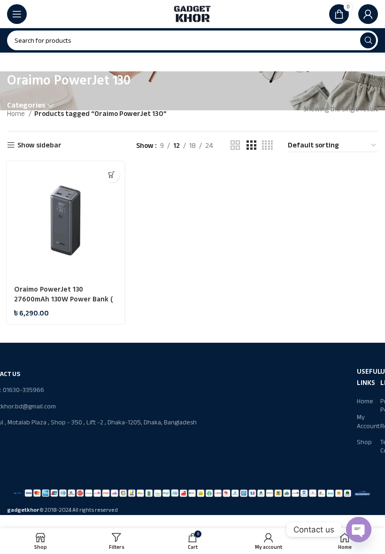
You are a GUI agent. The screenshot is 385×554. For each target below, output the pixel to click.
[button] (111, 174)
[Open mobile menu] (16, 14)
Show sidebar (39, 145)
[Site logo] (192, 13)
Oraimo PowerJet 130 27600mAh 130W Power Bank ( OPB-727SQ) (63, 299)
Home (16, 113)
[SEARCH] (368, 40)
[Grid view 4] (267, 145)
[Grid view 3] (251, 145)
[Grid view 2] (235, 145)
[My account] (368, 14)
